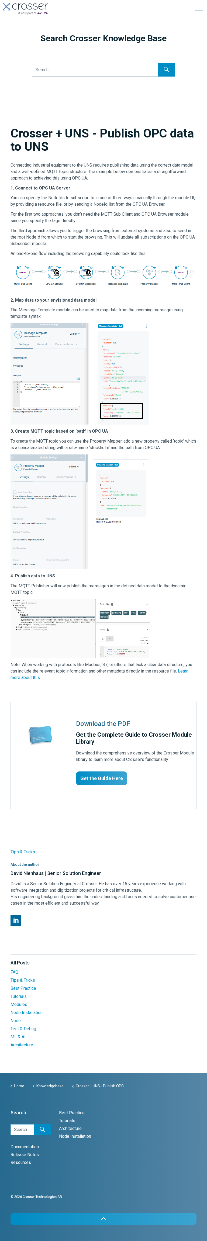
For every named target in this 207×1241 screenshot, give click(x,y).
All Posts (20, 963)
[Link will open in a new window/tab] (16, 920)
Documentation (25, 1146)
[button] (166, 70)
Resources (21, 1162)
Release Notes (25, 1154)
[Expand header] (199, 8)
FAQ (14, 972)
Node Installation (27, 1012)
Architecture (22, 1044)
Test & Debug (23, 1028)
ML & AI (18, 1036)
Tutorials (19, 996)
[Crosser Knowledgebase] (25, 9)
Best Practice (23, 988)
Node (16, 1020)
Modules (19, 1004)
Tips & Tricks (23, 851)
